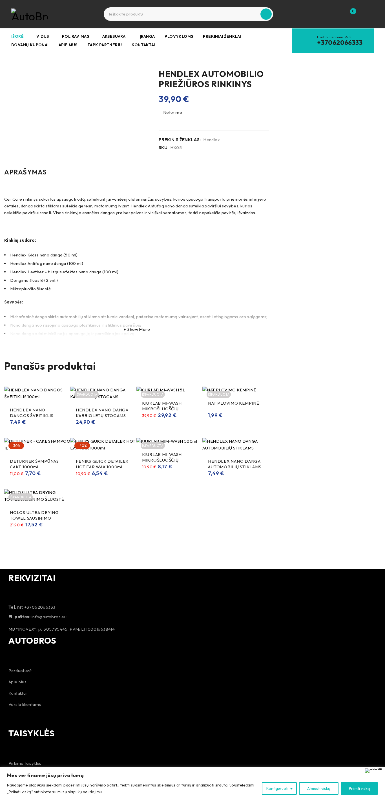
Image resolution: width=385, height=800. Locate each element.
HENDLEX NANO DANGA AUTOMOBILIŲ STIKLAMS (234, 463)
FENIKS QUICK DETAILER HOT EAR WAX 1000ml (102, 463)
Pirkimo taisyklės (24, 763)
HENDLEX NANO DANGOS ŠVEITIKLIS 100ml (32, 415)
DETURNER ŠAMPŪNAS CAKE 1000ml (34, 463)
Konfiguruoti (277, 788)
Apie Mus (17, 681)
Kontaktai (17, 693)
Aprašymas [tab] (25, 172)
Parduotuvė (20, 670)
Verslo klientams (24, 704)
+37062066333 (339, 42)
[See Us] (29, 717)
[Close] (373, 770)
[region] (192, 783)
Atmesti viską (318, 788)
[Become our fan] (14, 717)
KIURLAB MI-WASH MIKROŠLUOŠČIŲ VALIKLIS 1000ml (162, 460)
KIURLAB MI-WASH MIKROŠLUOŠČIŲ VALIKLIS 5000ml (162, 408)
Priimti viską (359, 788)
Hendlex (211, 139)
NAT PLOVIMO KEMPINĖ (233, 403)
